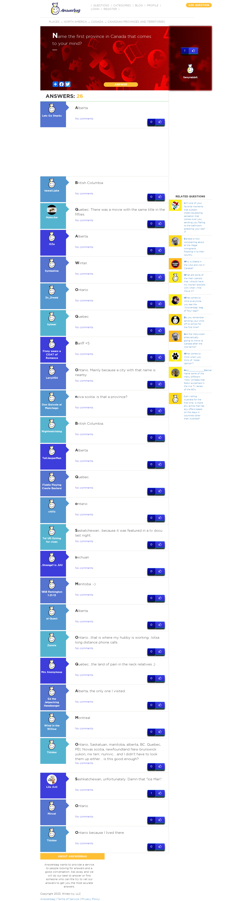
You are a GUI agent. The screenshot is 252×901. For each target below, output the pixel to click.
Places (54, 21)
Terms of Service (68, 899)
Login (95, 9)
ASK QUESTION (198, 5)
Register (110, 9)
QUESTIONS (101, 5)
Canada (97, 21)
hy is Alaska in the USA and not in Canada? (194, 264)
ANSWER (121, 84)
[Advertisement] (104, 152)
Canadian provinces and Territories (136, 21)
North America (75, 21)
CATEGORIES (122, 5)
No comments (84, 118)
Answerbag (47, 899)
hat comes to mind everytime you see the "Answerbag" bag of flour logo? (193, 304)
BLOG (139, 5)
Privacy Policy (90, 899)
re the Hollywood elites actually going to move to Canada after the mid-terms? (194, 340)
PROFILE (152, 5)
